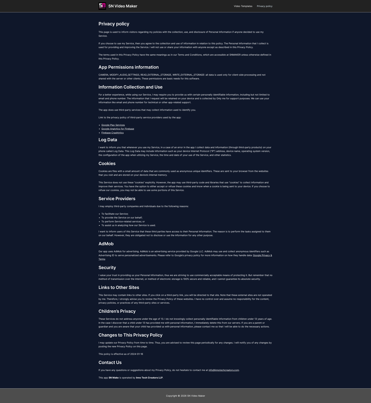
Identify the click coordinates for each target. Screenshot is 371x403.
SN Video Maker (122, 6)
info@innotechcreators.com (224, 370)
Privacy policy (264, 6)
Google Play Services (113, 124)
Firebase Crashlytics (112, 132)
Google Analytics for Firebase (117, 128)
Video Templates (243, 6)
